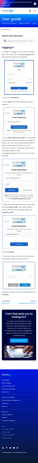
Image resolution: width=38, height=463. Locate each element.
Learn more (6, 5)
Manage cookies (7, 438)
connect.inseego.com (26, 54)
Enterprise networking (8, 389)
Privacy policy (6, 432)
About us (4, 406)
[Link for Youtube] (14, 448)
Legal (3, 426)
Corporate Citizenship (8, 420)
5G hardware (6, 380)
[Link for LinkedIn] (3, 448)
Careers (4, 418)
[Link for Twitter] (10, 448)
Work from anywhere (8, 397)
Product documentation (9, 23)
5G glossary (5, 392)
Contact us (5, 403)
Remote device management (11, 400)
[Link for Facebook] (7, 448)
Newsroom (5, 412)
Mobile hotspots (6, 383)
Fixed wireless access (8, 386)
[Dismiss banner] (35, 4)
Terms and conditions (8, 429)
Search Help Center (19, 340)
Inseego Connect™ (24, 23)
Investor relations (7, 415)
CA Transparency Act (8, 435)
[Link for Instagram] (17, 448)
